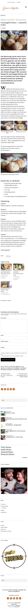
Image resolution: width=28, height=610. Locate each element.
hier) (7, 96)
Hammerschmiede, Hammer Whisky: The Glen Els (16, 419)
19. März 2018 (8, 417)
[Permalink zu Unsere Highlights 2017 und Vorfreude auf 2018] (3, 431)
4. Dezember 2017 (10, 19)
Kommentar (4, 318)
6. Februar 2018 (9, 423)
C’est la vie (3, 504)
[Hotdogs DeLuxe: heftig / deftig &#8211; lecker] (6, 284)
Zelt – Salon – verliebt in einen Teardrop (7, 375)
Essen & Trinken (4, 506)
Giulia (4, 28)
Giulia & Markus (11, 2)
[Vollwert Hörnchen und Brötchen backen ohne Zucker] (6, 267)
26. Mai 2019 (8, 411)
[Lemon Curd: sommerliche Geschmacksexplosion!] (18, 267)
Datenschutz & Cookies (6, 531)
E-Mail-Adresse (5, 341)
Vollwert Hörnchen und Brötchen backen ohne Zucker (6, 272)
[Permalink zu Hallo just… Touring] (3, 413)
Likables (2, 510)
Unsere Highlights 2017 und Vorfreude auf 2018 (22, 375)
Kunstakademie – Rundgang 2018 (13, 425)
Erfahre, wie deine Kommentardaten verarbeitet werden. (13, 368)
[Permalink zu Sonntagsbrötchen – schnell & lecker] (14, 50)
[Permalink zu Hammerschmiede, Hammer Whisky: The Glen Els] (3, 419)
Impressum (3, 529)
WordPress (18, 605)
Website (2, 347)
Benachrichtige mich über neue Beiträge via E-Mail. (12, 355)
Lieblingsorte (3, 512)
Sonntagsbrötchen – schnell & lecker (14, 437)
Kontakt (19, 2)
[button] (7, 128)
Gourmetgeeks (18, 602)
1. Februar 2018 (9, 429)
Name (2, 335)
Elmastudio (17, 606)
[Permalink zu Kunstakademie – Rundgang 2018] (3, 425)
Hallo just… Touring (10, 412)
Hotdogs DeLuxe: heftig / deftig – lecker (5, 290)
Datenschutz (14, 604)
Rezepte (3, 15)
